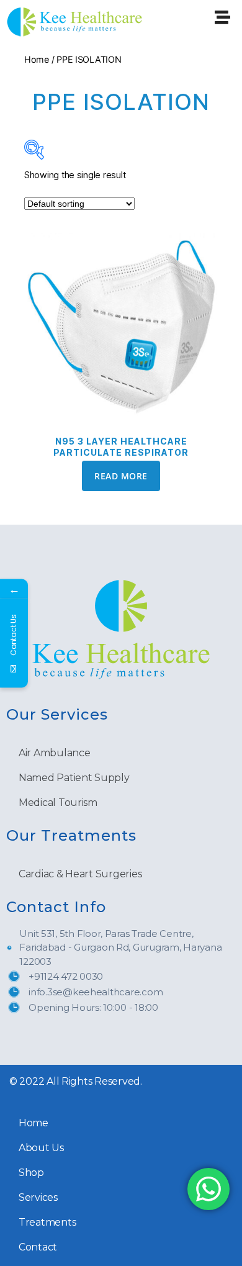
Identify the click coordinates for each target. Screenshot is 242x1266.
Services (38, 1197)
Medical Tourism (58, 802)
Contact (38, 1247)
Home (36, 59)
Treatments (47, 1222)
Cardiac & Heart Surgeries (80, 874)
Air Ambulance (55, 753)
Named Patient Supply (74, 778)
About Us (41, 1148)
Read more (120, 476)
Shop (31, 1172)
